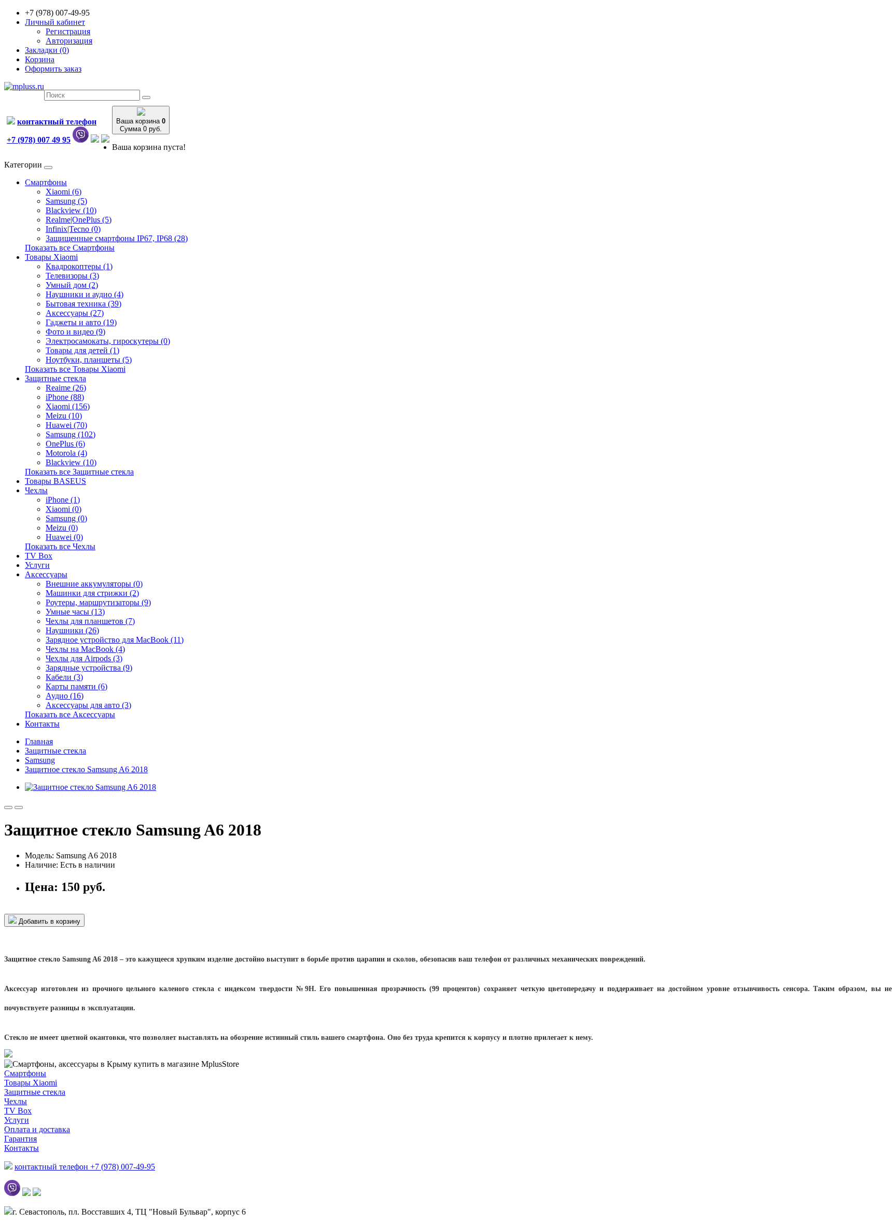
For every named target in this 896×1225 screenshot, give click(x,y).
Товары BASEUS (55, 481)
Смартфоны (46, 182)
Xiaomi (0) (63, 509)
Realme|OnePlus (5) (78, 219)
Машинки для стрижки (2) (92, 593)
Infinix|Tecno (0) (73, 229)
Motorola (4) (66, 453)
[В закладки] (8, 807)
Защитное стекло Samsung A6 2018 (86, 769)
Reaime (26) (66, 387)
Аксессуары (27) (75, 313)
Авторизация (69, 40)
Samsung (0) (66, 518)
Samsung (40, 760)
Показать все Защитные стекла (79, 471)
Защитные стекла (55, 378)
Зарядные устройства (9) (89, 667)
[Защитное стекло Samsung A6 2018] (90, 787)
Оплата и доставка (37, 1129)
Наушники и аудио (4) (84, 294)
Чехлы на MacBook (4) (85, 649)
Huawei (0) (64, 537)
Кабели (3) (64, 677)
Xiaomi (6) (63, 191)
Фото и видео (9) (75, 331)
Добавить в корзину (48, 921)
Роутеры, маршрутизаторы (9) (98, 602)
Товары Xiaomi (51, 257)
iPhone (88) (65, 397)
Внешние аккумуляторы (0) (94, 583)
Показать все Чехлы (60, 546)
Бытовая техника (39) (83, 303)
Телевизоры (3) (72, 275)
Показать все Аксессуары (70, 714)
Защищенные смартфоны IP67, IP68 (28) (117, 238)
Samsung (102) (70, 434)
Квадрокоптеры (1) (79, 266)
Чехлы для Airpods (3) (84, 658)
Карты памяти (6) (76, 686)
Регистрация (68, 31)
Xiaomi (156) (68, 406)
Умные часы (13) (75, 611)
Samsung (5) (66, 201)
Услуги (37, 565)
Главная (39, 741)
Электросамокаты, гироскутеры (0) (108, 341)
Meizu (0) (62, 527)
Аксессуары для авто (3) (88, 705)
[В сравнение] (19, 807)
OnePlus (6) (65, 443)
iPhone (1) (63, 499)
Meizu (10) (64, 415)
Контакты (42, 723)
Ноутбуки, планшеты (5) (89, 359)
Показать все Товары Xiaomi (75, 369)
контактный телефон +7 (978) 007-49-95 (85, 1166)
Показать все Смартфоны (70, 247)
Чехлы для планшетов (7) (90, 621)
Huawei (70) (66, 425)
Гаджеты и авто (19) (81, 322)
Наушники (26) (72, 630)
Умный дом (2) (72, 285)
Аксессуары (46, 574)
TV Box (38, 555)
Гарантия (20, 1138)
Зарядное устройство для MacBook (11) (115, 639)
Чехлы (36, 490)
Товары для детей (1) (82, 350)
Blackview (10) (71, 210)
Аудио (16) (64, 695)
